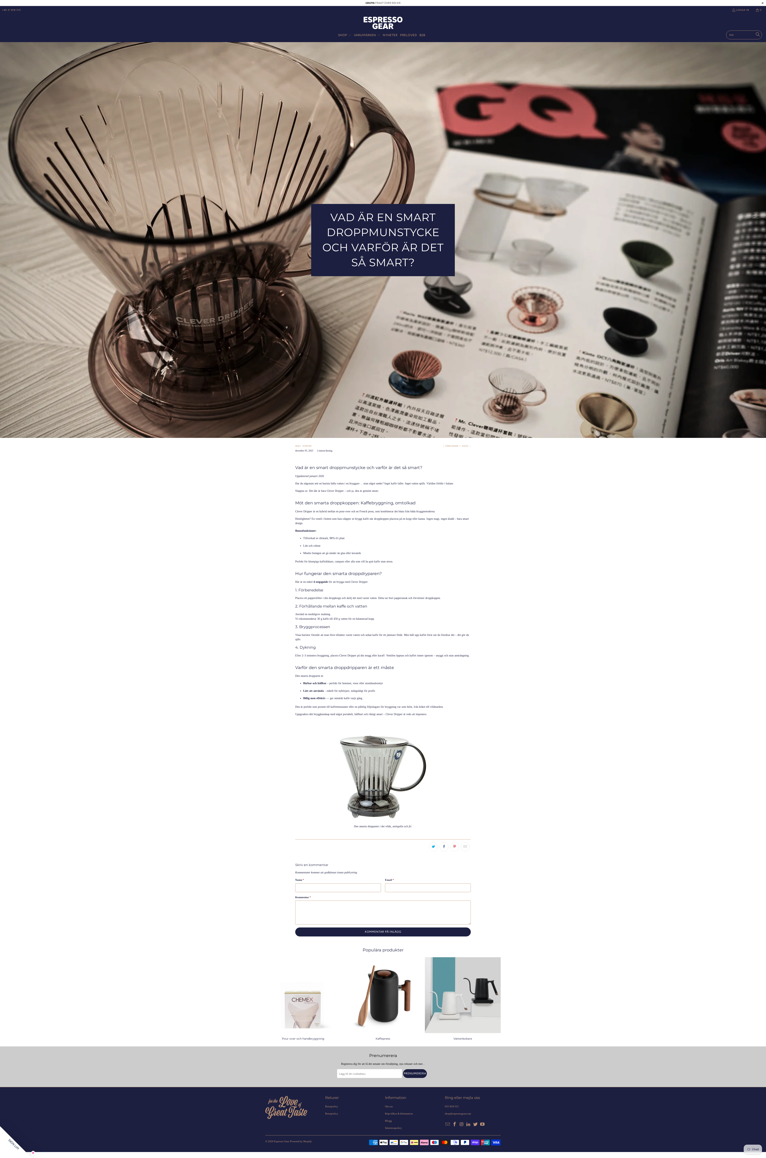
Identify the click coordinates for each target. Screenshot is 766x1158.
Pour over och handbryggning (303, 999)
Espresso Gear (281, 1141)
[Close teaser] (33, 1153)
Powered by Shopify (301, 1141)
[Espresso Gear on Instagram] (462, 1124)
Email (389, 879)
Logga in (742, 10)
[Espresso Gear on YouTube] (482, 1124)
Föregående (451, 446)
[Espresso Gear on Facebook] (455, 1124)
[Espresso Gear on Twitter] (476, 1124)
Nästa (465, 446)
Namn (299, 879)
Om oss (389, 1106)
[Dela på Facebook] (444, 846)
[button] (344, 35)
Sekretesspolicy (393, 1127)
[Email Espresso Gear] (448, 1124)
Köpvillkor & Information (399, 1113)
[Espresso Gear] (383, 23)
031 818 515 (452, 1106)
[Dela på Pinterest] (454, 846)
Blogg (388, 1120)
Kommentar (303, 897)
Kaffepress (383, 999)
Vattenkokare (463, 999)
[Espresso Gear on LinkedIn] (469, 1124)
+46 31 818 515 (11, 10)
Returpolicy (331, 1106)
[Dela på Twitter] (433, 846)
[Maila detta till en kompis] (465, 846)
